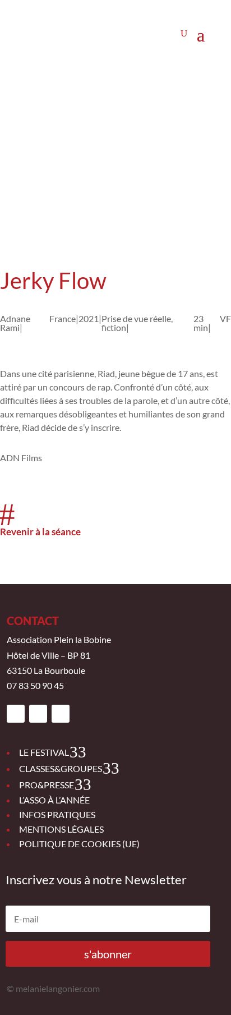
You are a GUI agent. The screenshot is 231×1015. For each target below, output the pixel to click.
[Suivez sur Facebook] (16, 714)
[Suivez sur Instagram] (38, 714)
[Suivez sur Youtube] (61, 714)
